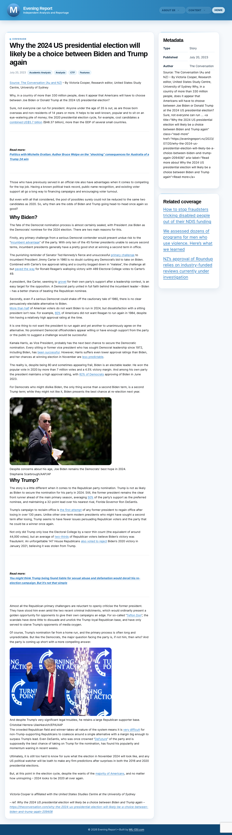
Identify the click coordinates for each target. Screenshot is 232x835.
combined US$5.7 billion (26, 122)
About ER (168, 10)
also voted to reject (94, 541)
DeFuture (101, 739)
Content (195, 10)
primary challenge (123, 255)
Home (218, 10)
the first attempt (71, 510)
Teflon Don (134, 615)
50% (90, 497)
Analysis (60, 72)
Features (85, 72)
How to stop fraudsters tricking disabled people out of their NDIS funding (187, 215)
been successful (49, 352)
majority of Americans (109, 773)
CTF (72, 72)
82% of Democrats (91, 374)
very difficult (131, 729)
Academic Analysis (40, 72)
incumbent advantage (25, 242)
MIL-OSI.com (136, 829)
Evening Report (37, 8)
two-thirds (62, 536)
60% (58, 313)
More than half (19, 308)
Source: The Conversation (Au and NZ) (36, 82)
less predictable (92, 357)
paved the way (25, 269)
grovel (62, 281)
